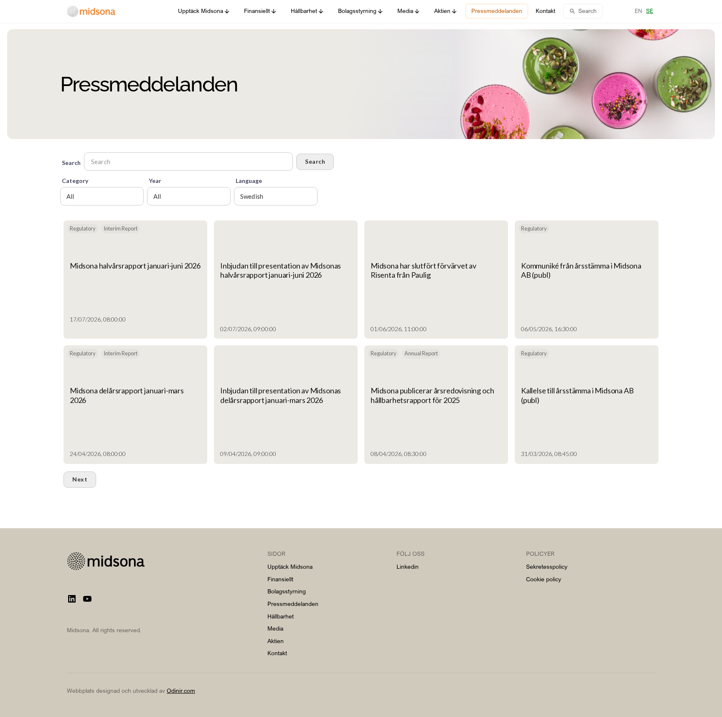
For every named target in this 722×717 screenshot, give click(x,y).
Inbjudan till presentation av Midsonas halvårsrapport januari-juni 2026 (280, 270)
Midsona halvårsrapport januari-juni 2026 (135, 265)
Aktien (275, 640)
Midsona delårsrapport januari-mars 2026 (127, 395)
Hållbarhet (280, 616)
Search (315, 161)
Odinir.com (181, 690)
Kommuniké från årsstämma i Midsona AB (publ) (581, 270)
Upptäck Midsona (290, 566)
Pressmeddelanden (292, 603)
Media (275, 628)
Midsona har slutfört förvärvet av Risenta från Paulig (423, 270)
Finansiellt (280, 579)
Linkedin (408, 566)
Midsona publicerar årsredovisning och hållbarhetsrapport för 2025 (432, 395)
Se (649, 11)
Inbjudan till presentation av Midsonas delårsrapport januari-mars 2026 (280, 395)
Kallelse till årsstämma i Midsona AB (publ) (577, 395)
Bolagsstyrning (286, 591)
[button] (204, 11)
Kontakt (277, 652)
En (638, 11)
